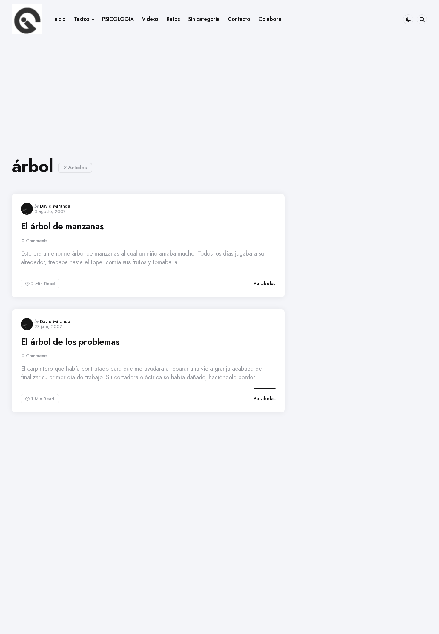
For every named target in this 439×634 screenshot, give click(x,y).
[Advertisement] (219, 93)
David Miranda (55, 206)
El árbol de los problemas (70, 341)
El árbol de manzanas (62, 226)
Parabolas (265, 283)
